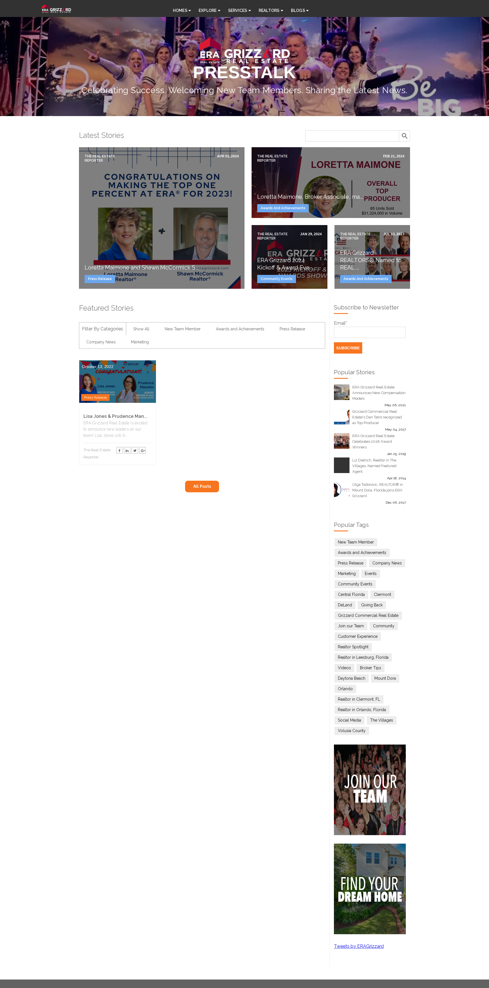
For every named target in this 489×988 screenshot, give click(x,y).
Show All (141, 329)
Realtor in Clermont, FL (359, 699)
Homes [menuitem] (180, 10)
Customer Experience (358, 636)
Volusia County (352, 730)
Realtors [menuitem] (269, 10)
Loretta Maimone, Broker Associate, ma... (310, 196)
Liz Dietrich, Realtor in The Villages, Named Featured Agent (374, 466)
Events (371, 573)
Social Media (349, 720)
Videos (344, 668)
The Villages (381, 720)
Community (383, 626)
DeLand (345, 605)
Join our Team (351, 626)
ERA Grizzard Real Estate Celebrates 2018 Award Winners (373, 441)
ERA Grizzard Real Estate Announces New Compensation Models (379, 393)
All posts (202, 486)
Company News (101, 342)
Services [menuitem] (237, 10)
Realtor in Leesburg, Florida (363, 657)
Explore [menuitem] (208, 10)
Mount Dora (385, 678)
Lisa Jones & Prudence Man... (115, 416)
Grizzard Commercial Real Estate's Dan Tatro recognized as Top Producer (377, 417)
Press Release (100, 279)
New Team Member (183, 329)
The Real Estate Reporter (100, 158)
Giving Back (372, 605)
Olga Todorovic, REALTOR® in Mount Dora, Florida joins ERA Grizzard (377, 490)
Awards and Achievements (283, 208)
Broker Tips (370, 668)
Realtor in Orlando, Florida (362, 709)
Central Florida (351, 594)
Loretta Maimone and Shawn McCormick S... (142, 267)
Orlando (345, 689)
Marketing (140, 342)
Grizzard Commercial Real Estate (368, 615)
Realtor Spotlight (353, 647)
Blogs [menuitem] (298, 10)
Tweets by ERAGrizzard (359, 946)
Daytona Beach (351, 678)
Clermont (382, 594)
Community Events (277, 279)
